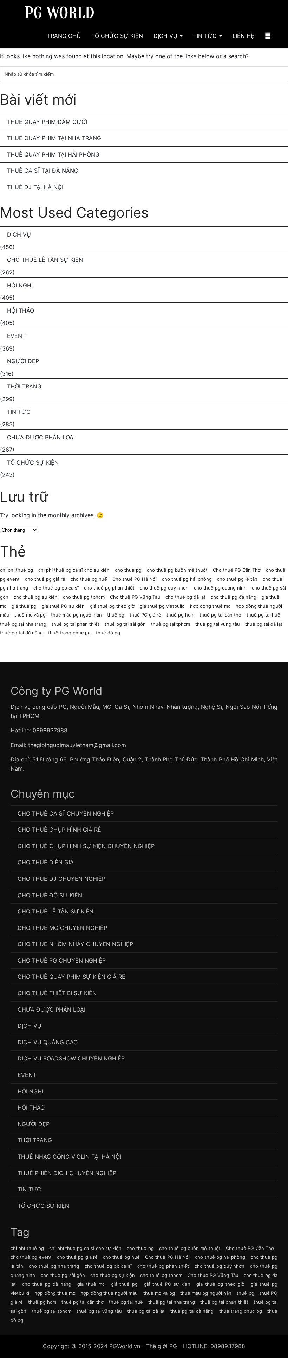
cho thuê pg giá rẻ (45, 579)
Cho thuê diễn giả (46, 862)
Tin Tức (205, 35)
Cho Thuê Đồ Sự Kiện (50, 895)
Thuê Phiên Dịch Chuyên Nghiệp (67, 1173)
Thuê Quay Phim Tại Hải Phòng (53, 154)
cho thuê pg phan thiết (109, 588)
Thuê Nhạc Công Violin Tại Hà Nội (69, 1156)
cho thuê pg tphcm (84, 597)
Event (16, 335)
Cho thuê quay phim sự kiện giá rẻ (71, 976)
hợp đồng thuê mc (210, 606)
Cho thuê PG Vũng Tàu (135, 597)
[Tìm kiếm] (268, 36)
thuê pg (115, 615)
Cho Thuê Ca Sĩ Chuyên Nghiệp (66, 813)
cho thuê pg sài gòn (63, 1275)
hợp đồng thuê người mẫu (109, 1293)
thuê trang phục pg (69, 632)
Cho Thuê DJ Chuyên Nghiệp (61, 878)
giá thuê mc (91, 1284)
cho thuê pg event (31, 1257)
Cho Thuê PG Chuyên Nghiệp (62, 960)
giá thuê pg (24, 606)
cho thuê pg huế (89, 579)
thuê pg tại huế (263, 615)
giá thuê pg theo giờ (112, 606)
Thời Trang (24, 386)
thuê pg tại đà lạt (263, 624)
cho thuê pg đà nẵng (233, 597)
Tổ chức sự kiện (33, 462)
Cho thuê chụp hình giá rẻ (59, 829)
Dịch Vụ (166, 35)
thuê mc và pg (30, 615)
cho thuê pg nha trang (54, 1266)
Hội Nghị (20, 285)
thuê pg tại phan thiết (75, 624)
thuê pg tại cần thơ (220, 615)
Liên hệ (243, 35)
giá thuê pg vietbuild (162, 606)
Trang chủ (64, 35)
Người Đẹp (23, 361)
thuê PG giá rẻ (145, 615)
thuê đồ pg (108, 632)
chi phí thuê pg (16, 570)
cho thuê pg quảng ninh (220, 588)
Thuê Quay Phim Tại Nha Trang (54, 137)
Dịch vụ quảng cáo (48, 1042)
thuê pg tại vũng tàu (217, 624)
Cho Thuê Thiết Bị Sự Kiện (57, 993)
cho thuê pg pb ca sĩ (56, 588)
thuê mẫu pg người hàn (76, 615)
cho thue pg (128, 570)
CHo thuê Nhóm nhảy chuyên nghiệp (75, 943)
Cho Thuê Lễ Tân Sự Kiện (45, 259)
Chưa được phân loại (41, 437)
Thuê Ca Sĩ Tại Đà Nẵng (42, 170)
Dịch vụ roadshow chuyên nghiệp (71, 1058)
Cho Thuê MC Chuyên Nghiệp (62, 927)
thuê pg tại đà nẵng (21, 632)
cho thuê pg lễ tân (237, 579)
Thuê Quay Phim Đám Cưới (47, 121)
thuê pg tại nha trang (23, 624)
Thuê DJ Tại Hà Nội (35, 187)
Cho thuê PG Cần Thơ (237, 570)
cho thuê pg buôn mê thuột (177, 570)
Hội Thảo (20, 310)
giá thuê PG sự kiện (63, 606)
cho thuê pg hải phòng (187, 579)
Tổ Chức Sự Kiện (117, 35)
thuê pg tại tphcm (170, 624)
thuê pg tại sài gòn (125, 624)
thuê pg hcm (180, 615)
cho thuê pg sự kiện (36, 597)
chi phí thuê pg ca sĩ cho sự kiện (74, 570)
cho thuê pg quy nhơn (164, 588)
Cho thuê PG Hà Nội (134, 579)
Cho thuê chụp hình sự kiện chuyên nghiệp (86, 846)
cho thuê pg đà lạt (185, 597)
